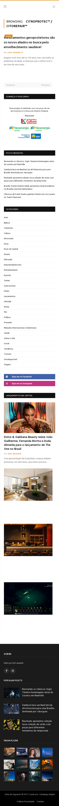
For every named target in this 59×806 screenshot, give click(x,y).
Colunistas (8, 228)
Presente (8, 322)
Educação (8, 259)
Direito (7, 254)
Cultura (7, 233)
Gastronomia (9, 286)
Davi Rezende (14, 454)
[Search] (54, 6)
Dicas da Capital (11, 249)
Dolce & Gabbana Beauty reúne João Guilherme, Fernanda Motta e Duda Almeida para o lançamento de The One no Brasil (28, 443)
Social (6, 343)
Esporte (7, 275)
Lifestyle (7, 301)
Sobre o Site (9, 338)
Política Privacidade (25, 801)
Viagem (7, 364)
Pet (5, 312)
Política (7, 317)
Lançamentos (10, 296)
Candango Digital (47, 794)
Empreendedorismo (12, 265)
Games (7, 280)
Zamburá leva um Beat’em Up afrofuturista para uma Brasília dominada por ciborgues (38, 708)
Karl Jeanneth (15, 52)
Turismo (7, 354)
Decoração (8, 238)
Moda (6, 307)
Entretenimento (11, 270)
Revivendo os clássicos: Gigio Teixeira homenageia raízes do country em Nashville (37, 692)
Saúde (8, 36)
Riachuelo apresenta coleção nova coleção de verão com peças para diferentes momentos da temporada (37, 726)
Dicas (6, 244)
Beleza (7, 223)
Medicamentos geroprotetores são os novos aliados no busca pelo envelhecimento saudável (29, 43)
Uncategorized (10, 359)
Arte (6, 217)
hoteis (6, 291)
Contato (40, 801)
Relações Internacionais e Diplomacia (20, 328)
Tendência (8, 349)
